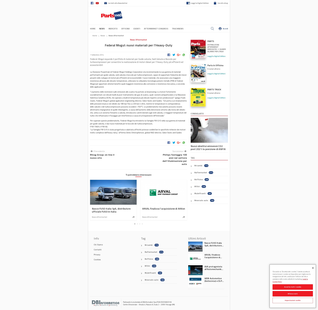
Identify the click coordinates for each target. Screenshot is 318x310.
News (102, 35)
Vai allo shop (223, 3)
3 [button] (140, 224)
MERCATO (113, 28)
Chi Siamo (98, 244)
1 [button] (135, 224)
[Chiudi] (313, 268)
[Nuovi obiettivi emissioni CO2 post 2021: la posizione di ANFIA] (209, 130)
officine (202, 179)
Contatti (98, 249)
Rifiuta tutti (293, 293)
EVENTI (137, 28)
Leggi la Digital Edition (200, 3)
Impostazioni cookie (292, 300)
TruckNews (178, 28)
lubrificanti (203, 193)
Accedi (225, 28)
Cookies (97, 259)
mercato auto (205, 200)
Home (93, 28)
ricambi (202, 165)
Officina (125, 28)
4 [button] (142, 224)
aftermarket (204, 172)
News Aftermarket (116, 35)
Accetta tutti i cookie (292, 287)
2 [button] (137, 224)
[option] (113, 200)
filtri (200, 186)
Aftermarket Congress (156, 28)
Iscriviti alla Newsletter (117, 3)
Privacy (97, 254)
